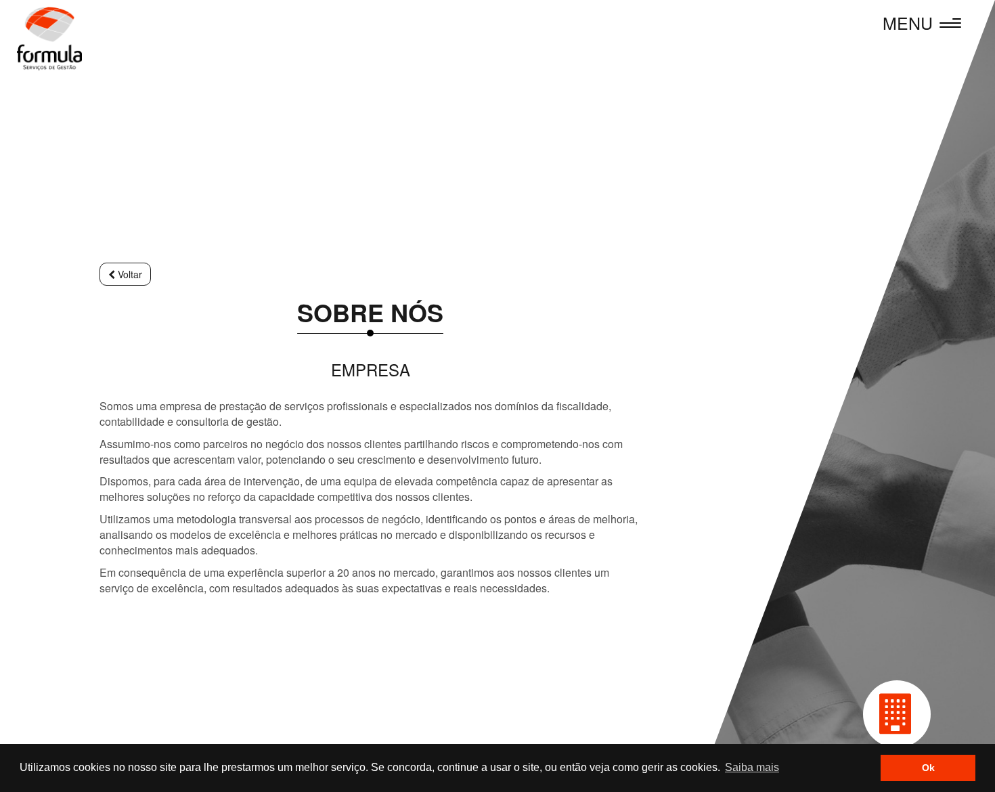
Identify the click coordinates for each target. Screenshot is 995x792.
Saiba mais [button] (752, 767)
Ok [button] (928, 767)
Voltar (128, 274)
